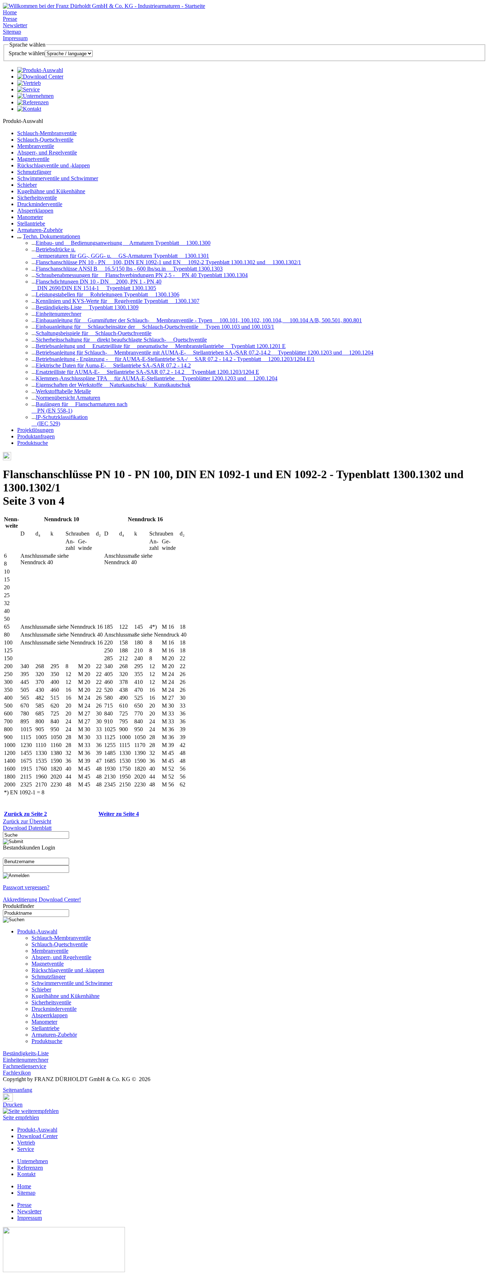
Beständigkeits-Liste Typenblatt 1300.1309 (87, 307)
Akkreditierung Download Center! (42, 899)
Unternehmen (32, 1161)
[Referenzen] (33, 102)
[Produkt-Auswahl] (40, 70)
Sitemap (12, 32)
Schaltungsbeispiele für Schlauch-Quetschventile (93, 333)
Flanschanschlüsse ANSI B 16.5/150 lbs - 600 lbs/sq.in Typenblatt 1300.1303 (129, 269)
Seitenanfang (17, 1090)
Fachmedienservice (24, 1066)
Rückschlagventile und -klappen (53, 165)
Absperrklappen (35, 211)
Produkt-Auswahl (37, 931)
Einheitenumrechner (58, 314)
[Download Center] (40, 76)
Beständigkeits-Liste (26, 1053)
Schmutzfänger (34, 172)
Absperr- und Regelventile (47, 152)
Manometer (30, 217)
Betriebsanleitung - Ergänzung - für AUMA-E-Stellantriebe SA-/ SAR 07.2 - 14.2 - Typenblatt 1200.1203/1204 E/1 (175, 359)
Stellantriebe (31, 223)
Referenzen (30, 1168)
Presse (10, 19)
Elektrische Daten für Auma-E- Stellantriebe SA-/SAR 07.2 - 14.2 (113, 365)
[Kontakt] (29, 109)
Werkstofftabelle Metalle (63, 391)
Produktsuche (32, 443)
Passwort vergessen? (26, 887)
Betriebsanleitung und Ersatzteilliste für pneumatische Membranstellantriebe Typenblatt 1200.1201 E (161, 346)
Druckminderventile (39, 204)
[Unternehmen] (35, 96)
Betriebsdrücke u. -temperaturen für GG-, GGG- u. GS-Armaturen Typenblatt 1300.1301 (120, 252)
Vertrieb (26, 1143)
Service (25, 1149)
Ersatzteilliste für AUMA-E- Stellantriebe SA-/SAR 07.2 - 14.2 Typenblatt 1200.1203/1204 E (147, 372)
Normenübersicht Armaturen (68, 398)
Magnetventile (33, 159)
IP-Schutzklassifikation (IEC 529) (60, 420)
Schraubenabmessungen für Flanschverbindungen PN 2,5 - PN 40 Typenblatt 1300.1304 (142, 275)
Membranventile (35, 146)
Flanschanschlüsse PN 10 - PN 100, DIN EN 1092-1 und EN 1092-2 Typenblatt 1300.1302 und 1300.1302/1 (168, 262)
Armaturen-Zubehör (40, 230)
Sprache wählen (27, 53)
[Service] (28, 89)
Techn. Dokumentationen (51, 236)
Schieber (27, 185)
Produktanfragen (36, 436)
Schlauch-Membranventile (47, 133)
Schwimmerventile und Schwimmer (57, 178)
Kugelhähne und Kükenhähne (51, 191)
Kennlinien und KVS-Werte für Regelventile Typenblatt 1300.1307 (117, 301)
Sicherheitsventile (37, 198)
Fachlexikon (17, 1073)
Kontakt (26, 1174)
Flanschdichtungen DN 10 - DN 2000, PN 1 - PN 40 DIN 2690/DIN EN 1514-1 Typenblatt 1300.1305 (96, 285)
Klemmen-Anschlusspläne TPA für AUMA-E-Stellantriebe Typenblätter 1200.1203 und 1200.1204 (156, 378)
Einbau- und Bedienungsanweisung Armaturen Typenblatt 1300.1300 (123, 243)
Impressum (15, 38)
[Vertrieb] (29, 83)
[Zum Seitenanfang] (5, 1085)
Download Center (37, 1136)
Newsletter (15, 25)
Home (10, 12)
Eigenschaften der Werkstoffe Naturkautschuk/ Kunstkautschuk (113, 385)
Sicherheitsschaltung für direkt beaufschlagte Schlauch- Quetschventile (121, 340)
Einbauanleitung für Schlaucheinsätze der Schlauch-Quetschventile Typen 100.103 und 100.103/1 (155, 327)
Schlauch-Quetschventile (45, 140)
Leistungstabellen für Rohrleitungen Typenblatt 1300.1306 (107, 294)
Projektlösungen (35, 430)
